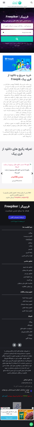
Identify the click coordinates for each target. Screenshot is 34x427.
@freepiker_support (21, 197)
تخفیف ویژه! (9, 418)
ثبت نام (4, 396)
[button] (31, 2)
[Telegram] (20, 345)
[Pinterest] (14, 345)
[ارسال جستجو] (17, 39)
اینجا (3, 43)
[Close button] (33, 408)
